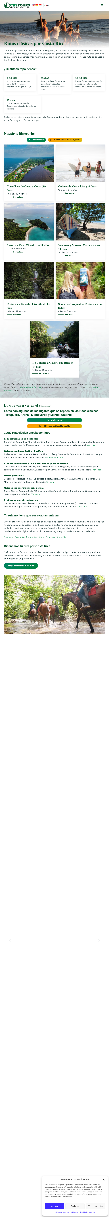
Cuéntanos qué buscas (29, 387)
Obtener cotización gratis (67, 140)
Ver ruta (91, 445)
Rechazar (75, 1206)
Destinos (8, 537)
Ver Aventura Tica (54, 457)
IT (48, 5)
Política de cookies (61, 1212)
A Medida (61, 537)
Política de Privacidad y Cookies (82, 1212)
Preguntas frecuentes (26, 537)
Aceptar (54, 1206)
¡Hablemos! (38, 140)
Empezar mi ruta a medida (21, 566)
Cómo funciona (47, 537)
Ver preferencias (95, 1206)
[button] (103, 1179)
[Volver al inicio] (17, 5)
